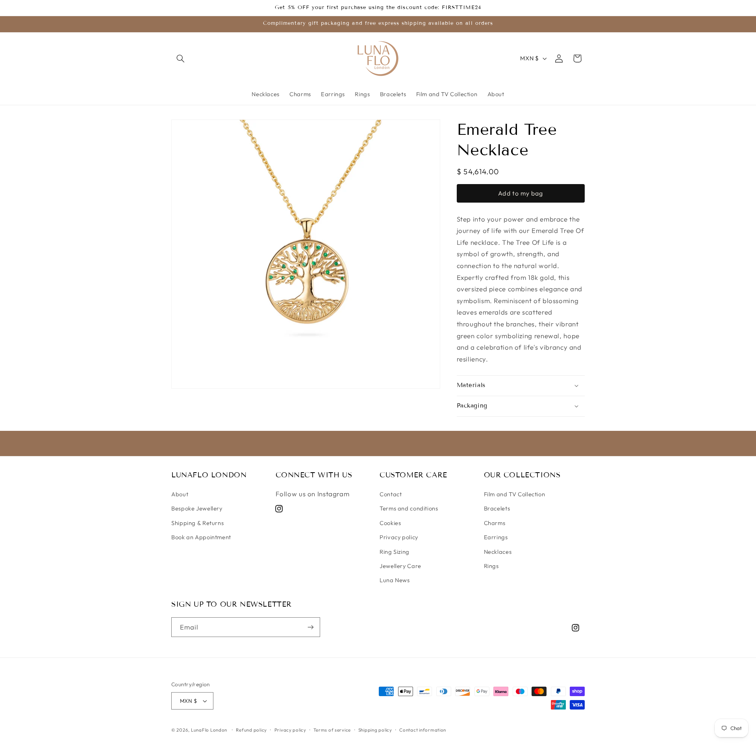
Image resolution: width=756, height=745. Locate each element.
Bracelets (497, 508)
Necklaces (498, 551)
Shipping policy (375, 730)
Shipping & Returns (197, 523)
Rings (491, 566)
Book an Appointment (201, 537)
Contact (391, 494)
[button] (180, 58)
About (179, 494)
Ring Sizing (395, 551)
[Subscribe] (311, 627)
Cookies (390, 523)
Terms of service (332, 730)
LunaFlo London (209, 730)
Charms (495, 523)
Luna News (395, 580)
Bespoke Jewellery (196, 508)
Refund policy (251, 730)
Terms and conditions (409, 508)
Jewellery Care (400, 566)
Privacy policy (399, 537)
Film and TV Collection (514, 494)
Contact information (422, 730)
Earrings (496, 537)
